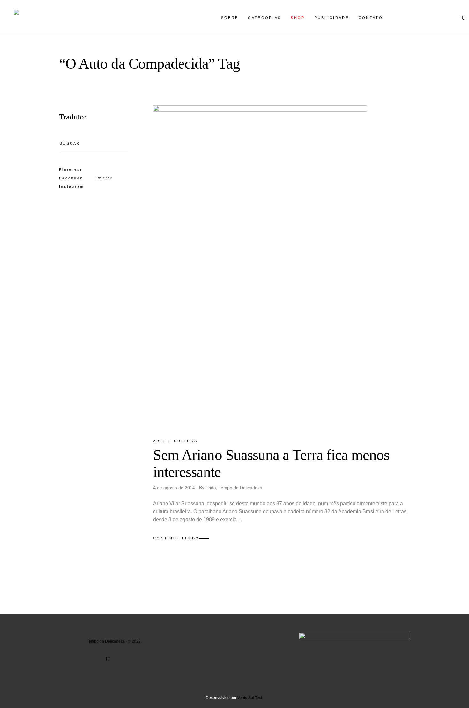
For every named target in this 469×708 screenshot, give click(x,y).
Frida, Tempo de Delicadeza (233, 487)
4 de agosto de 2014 (174, 487)
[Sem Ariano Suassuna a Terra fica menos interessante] (260, 266)
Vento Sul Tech (250, 698)
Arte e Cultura (175, 441)
